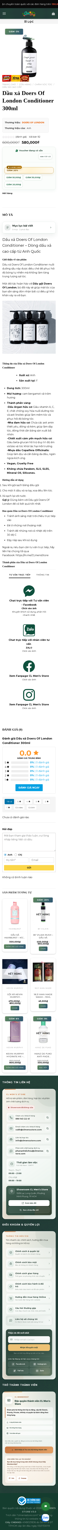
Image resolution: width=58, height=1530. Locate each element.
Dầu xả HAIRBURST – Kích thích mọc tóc (14, 936)
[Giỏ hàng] (53, 13)
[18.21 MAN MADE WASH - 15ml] (43, 971)
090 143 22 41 (22, 1119)
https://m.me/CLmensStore (32, 555)
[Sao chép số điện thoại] (47, 1118)
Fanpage (23, 1478)
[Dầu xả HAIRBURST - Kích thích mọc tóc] (15, 912)
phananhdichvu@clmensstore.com (29, 1152)
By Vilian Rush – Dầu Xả (43, 936)
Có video (19, 807)
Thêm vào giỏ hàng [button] (15, 947)
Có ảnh (31, 807)
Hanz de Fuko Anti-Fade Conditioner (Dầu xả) (43, 1055)
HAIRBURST (15, 929)
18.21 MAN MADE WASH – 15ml (43, 995)
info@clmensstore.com (28, 1140)
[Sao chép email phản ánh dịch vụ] (47, 1151)
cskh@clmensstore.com (28, 1130)
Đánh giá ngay (29, 787)
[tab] (19, 575)
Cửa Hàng (25, 84)
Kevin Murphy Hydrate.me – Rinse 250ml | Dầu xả (15, 1055)
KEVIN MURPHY (15, 988)
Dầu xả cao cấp (12, 87)
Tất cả (9, 801)
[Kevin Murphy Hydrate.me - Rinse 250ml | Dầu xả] (15, 1031)
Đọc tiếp (43, 1068)
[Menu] (4, 13)
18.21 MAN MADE (43, 988)
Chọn (43, 949)
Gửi (29, 867)
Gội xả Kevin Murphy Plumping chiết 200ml (15, 995)
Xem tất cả (45, 156)
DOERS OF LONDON (33, 122)
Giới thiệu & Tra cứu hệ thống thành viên (31, 1450)
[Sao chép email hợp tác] (47, 1139)
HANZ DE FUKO (43, 1047)
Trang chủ (9, 84)
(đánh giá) (21, 136)
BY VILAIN (43, 929)
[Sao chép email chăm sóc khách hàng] (47, 1128)
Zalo (12, 1478)
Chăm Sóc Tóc (43, 84)
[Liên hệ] (45, 1506)
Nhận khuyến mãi (29, 1347)
